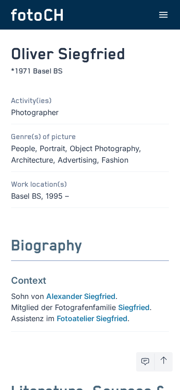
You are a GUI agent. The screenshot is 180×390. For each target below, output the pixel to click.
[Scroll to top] (164, 362)
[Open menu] (163, 14)
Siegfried (134, 307)
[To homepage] (37, 15)
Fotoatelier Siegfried (92, 318)
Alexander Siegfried (80, 296)
